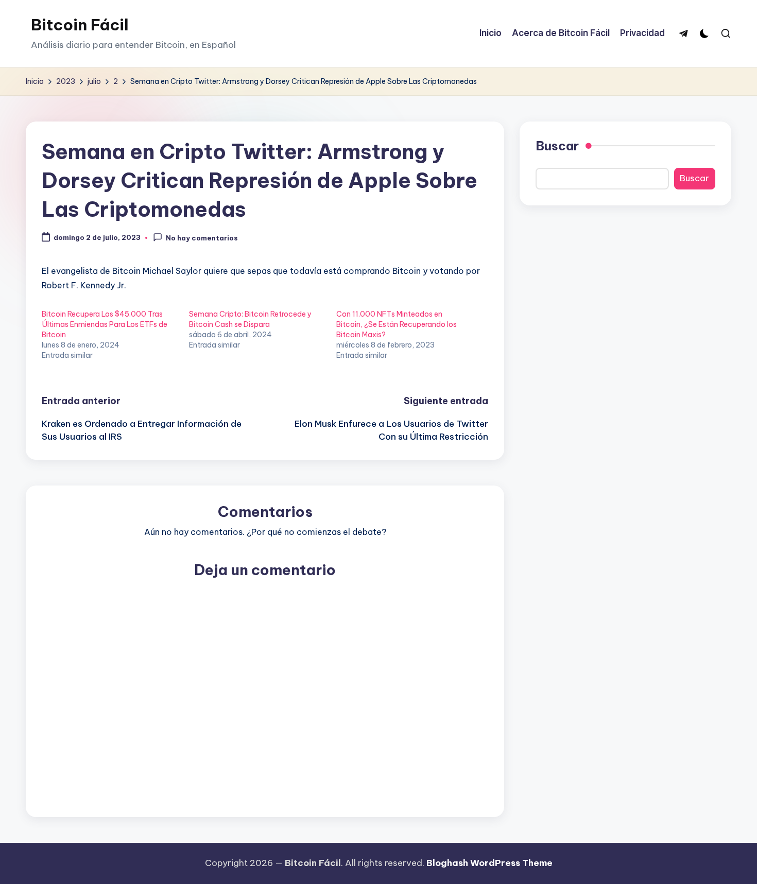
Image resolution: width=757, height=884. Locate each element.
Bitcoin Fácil (80, 24)
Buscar (557, 145)
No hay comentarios (202, 238)
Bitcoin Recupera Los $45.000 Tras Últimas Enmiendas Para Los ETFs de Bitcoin (104, 324)
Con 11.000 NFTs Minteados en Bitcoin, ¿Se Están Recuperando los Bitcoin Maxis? (396, 324)
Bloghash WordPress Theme (489, 863)
